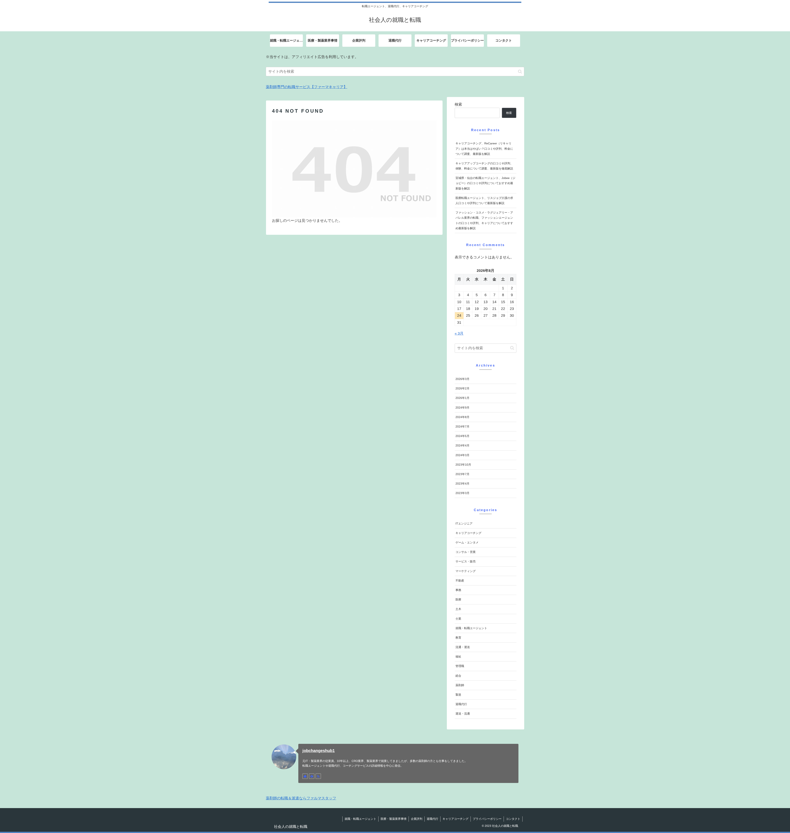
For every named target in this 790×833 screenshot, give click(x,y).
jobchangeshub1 (318, 750)
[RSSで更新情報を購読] (318, 776)
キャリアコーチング (455, 818)
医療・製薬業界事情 (394, 818)
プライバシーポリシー (487, 818)
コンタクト (513, 818)
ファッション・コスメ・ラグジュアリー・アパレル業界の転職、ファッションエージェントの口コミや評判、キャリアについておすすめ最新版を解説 (484, 220)
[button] (520, 71)
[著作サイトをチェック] (305, 776)
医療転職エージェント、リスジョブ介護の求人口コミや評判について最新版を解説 (484, 200)
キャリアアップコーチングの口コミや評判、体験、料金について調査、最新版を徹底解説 (484, 166)
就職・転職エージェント (360, 818)
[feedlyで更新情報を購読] (311, 776)
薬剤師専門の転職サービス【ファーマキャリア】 (306, 87)
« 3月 (459, 333)
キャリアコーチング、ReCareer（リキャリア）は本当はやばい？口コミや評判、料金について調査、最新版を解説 (484, 148)
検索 (458, 104)
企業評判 (416, 818)
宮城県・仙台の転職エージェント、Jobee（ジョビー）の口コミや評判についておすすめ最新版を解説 (485, 183)
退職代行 (432, 818)
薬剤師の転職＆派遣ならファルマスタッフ (301, 798)
